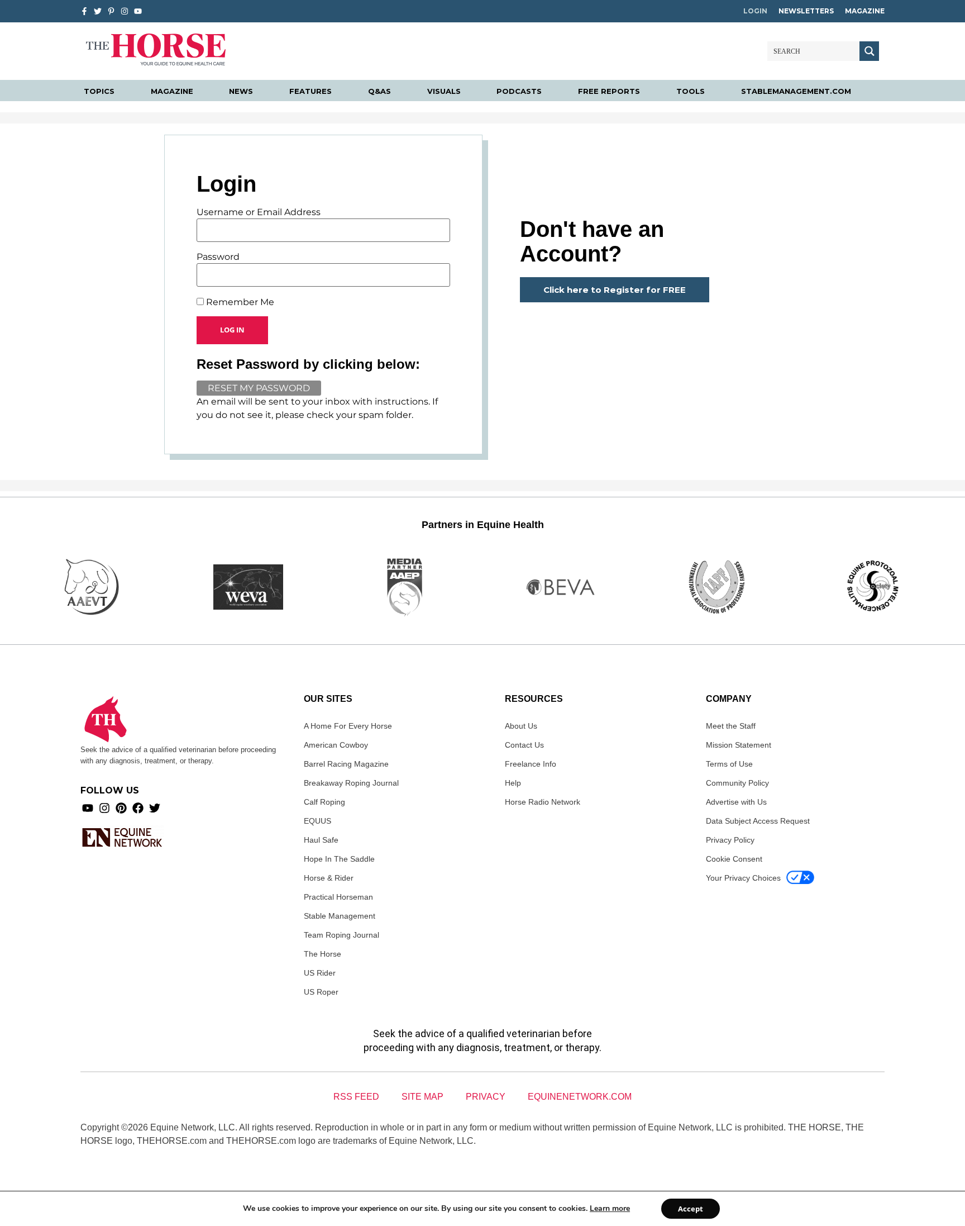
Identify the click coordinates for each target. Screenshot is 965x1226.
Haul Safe (321, 839)
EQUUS (317, 820)
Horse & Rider (328, 877)
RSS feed (356, 1096)
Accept (690, 1209)
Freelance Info (530, 763)
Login (755, 11)
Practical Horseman (338, 896)
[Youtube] (87, 808)
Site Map (422, 1096)
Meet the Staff (731, 725)
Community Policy (737, 782)
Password (218, 257)
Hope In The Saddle (339, 858)
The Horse (322, 953)
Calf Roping (324, 801)
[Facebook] (138, 808)
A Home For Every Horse (348, 725)
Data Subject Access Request (758, 820)
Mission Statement (738, 744)
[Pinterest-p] (111, 11)
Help (513, 782)
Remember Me (239, 302)
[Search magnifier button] (869, 51)
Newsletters (806, 11)
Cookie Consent (734, 858)
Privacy (485, 1096)
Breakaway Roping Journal (351, 782)
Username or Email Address (259, 212)
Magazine (865, 11)
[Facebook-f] (84, 11)
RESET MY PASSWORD (259, 388)
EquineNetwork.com (580, 1096)
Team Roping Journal (341, 934)
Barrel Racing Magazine (346, 763)
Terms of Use (729, 763)
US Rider (320, 972)
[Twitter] (98, 11)
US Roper (321, 991)
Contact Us (524, 744)
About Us (521, 725)
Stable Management (339, 915)
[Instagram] (124, 11)
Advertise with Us (736, 801)
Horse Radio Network (542, 801)
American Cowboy (336, 744)
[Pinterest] (121, 808)
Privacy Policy (730, 839)
